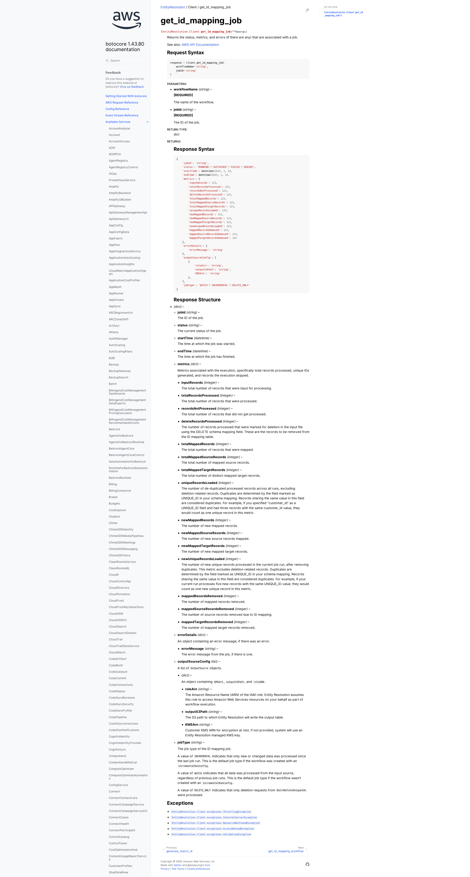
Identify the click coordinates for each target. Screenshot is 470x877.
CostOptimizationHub (123, 849)
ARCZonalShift (119, 319)
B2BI (112, 358)
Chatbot (114, 516)
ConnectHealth (119, 824)
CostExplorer (117, 510)
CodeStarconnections (123, 723)
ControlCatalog (119, 837)
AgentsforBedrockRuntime (126, 442)
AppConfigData (119, 232)
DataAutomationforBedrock (127, 461)
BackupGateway (120, 371)
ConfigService (118, 785)
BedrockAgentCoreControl (126, 455)
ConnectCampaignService (126, 804)
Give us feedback (132, 86)
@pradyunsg (194, 865)
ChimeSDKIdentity (121, 529)
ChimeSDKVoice (119, 555)
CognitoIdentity (119, 736)
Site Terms (178, 868)
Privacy (165, 868)
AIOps (113, 173)
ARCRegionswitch (121, 312)
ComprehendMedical (123, 762)
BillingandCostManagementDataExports (127, 401)
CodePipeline (118, 717)
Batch (113, 384)
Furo (207, 865)
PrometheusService (122, 180)
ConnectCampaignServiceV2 (128, 811)
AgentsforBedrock (121, 435)
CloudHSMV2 (118, 620)
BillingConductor (120, 490)
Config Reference (117, 109)
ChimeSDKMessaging (123, 549)
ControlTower (118, 843)
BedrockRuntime (120, 478)
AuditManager (118, 338)
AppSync (115, 306)
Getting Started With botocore (126, 96)
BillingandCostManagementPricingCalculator (127, 411)
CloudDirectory (119, 587)
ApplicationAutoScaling (124, 257)
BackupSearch (118, 377)
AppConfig (116, 225)
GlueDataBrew (118, 872)
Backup (114, 364)
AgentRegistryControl (123, 167)
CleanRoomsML (119, 568)
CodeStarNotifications (124, 730)
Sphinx (178, 865)
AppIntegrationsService (124, 251)
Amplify (114, 186)
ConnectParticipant (122, 830)
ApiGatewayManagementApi (128, 212)
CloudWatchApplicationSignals (127, 272)
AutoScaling (117, 345)
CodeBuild (116, 665)
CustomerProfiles (120, 866)
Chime (113, 523)
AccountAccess (119, 141)
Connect (114, 791)
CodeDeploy (117, 691)
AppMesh (115, 287)
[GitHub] (307, 864)
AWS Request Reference (122, 102)
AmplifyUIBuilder (120, 199)
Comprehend (117, 756)
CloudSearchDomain (122, 633)
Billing (113, 484)
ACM (112, 147)
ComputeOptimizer (121, 769)
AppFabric (116, 238)
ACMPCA (115, 154)
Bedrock (114, 429)
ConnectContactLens (123, 798)
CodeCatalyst (118, 671)
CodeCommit (117, 678)
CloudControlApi (120, 581)
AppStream (116, 300)
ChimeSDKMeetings (122, 542)
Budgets (114, 503)
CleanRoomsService (122, 562)
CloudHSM (116, 613)
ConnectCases (119, 817)
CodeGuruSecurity (121, 704)
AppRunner (116, 293)
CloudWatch (117, 652)
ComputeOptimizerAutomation (128, 776)
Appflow (114, 245)
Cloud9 (114, 574)
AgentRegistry (118, 160)
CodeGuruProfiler (120, 710)
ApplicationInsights (121, 264)
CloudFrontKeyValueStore (126, 607)
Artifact (114, 325)
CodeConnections (121, 685)
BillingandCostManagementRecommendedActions (127, 421)
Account (114, 135)
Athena (113, 332)
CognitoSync (117, 749)
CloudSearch (117, 626)
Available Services (118, 122)
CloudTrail (116, 639)
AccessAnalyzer (119, 128)
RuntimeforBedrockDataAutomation (128, 469)
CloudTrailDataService (124, 646)
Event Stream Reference (122, 115)
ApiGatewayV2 (119, 219)
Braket (113, 497)
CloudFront (116, 600)
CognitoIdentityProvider (125, 743)
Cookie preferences (198, 868)
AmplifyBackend (120, 193)
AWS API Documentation (200, 45)
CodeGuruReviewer (122, 697)
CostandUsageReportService (128, 857)
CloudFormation (119, 594)
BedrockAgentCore (121, 448)
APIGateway (117, 206)
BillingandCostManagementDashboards (127, 392)
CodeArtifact (117, 659)
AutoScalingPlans (120, 351)
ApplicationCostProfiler (124, 280)
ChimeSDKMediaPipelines (126, 536)
